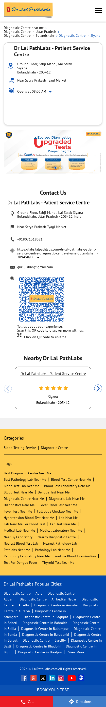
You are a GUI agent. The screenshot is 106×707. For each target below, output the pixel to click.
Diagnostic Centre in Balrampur (45, 628)
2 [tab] (60, 168)
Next (98, 388)
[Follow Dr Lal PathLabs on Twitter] (43, 678)
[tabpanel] (53, 152)
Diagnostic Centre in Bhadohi (38, 646)
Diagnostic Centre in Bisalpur (40, 652)
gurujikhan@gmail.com (35, 267)
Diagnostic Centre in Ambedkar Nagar (48, 599)
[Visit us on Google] (34, 678)
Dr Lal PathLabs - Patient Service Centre (53, 373)
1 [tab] (55, 168)
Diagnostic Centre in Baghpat (46, 617)
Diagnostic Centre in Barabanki (45, 634)
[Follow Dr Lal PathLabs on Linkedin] (53, 678)
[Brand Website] (81, 678)
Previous (8, 388)
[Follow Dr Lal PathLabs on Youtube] (71, 678)
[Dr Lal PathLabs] (28, 10)
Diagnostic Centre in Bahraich (44, 623)
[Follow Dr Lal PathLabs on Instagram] (62, 678)
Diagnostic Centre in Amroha (56, 605)
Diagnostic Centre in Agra (23, 593)
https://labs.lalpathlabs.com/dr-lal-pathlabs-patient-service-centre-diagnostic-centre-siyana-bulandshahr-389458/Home (57, 253)
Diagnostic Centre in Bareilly (44, 640)
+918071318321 (30, 239)
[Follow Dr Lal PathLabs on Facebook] (24, 678)
